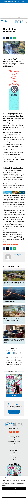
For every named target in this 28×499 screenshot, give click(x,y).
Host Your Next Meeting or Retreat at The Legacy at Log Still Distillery (13, 283)
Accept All (14, 488)
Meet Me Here (14, 446)
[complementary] (14, 487)
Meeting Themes (14, 443)
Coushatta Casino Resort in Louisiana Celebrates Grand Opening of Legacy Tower (13, 340)
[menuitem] (2, 21)
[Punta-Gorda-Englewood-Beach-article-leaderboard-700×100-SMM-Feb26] (14, 194)
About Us (14, 452)
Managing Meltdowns (9, 301)
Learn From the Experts (14, 441)
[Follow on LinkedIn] (17, 432)
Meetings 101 (14, 439)
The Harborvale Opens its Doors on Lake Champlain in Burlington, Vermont (13, 320)
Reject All (14, 496)
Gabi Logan (7, 34)
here (20, 366)
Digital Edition (14, 455)
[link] (4, 38)
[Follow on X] (10, 432)
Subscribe (14, 457)
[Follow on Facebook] (14, 432)
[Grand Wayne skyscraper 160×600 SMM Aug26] (14, 111)
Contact (14, 459)
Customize (14, 492)
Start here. (21, 1)
